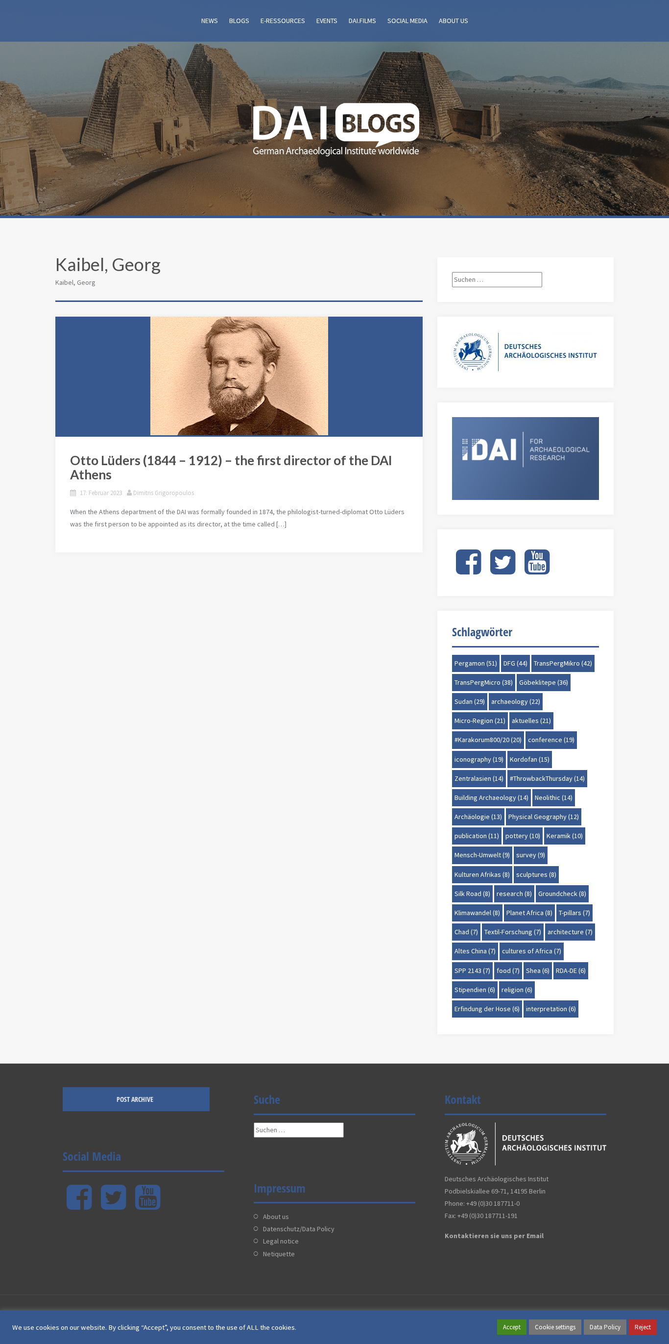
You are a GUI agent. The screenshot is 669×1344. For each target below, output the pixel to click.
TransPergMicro (483, 682)
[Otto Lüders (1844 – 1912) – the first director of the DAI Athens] (239, 376)
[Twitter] (502, 570)
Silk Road (472, 893)
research (514, 893)
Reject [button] (643, 1327)
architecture (570, 931)
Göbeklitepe (543, 682)
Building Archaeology (491, 797)
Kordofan (530, 759)
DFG (515, 663)
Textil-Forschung (512, 931)
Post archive (135, 1099)
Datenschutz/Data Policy (298, 1228)
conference (551, 739)
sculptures (536, 874)
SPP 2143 (472, 970)
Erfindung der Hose (487, 1008)
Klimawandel (477, 912)
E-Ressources (283, 20)
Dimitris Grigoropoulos (163, 493)
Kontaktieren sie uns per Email (494, 1235)
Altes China (475, 950)
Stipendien (474, 989)
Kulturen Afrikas (482, 874)
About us (453, 20)
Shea (538, 970)
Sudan (469, 701)
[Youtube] (537, 570)
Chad (466, 931)
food (508, 970)
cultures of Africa (531, 950)
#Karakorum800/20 (488, 739)
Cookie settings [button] (555, 1327)
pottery (522, 835)
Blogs (239, 20)
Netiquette (279, 1253)
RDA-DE (571, 970)
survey (530, 854)
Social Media (407, 20)
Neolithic (554, 797)
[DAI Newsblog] (334, 126)
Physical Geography (543, 816)
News (209, 20)
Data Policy (605, 1327)
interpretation (551, 1008)
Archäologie (478, 816)
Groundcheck (562, 893)
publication (476, 835)
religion (517, 989)
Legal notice (281, 1241)
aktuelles (531, 720)
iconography (478, 759)
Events (326, 20)
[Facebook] (468, 570)
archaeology (515, 701)
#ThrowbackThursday (547, 778)
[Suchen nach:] (497, 279)
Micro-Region (479, 720)
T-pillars (574, 912)
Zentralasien (478, 778)
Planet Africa (529, 912)
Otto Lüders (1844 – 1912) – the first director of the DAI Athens (231, 467)
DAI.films (362, 20)
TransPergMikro (563, 663)
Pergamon (475, 663)
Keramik (565, 835)
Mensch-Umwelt (482, 854)
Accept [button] (512, 1327)
